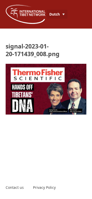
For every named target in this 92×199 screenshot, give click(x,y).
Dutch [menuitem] (54, 14)
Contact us (15, 187)
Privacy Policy (44, 187)
